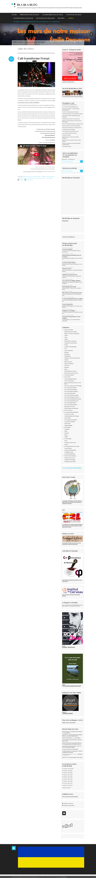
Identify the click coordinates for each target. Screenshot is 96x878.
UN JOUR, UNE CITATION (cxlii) (69, 739)
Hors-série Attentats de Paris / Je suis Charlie (72, 383)
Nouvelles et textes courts (70, 442)
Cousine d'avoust (66, 754)
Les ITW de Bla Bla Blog (73, 14)
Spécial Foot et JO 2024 (69, 406)
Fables (65, 431)
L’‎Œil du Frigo (67, 423)
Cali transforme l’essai (33, 58)
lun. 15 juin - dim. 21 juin (67, 774)
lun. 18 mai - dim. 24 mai (67, 781)
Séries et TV (67, 365)
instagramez (39, 171)
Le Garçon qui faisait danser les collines (72, 298)
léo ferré (48, 176)
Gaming (66, 339)
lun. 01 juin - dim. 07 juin (67, 777)
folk (36, 178)
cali (45, 176)
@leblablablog (65, 220)
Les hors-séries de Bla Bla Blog (52, 14)
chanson (39, 178)
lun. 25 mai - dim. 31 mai (67, 779)
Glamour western (66, 268)
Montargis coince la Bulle (69, 461)
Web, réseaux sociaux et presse (71, 373)
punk (29, 178)
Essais (65, 440)
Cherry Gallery (67, 417)
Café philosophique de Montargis (71, 416)
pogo (33, 178)
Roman (65, 434)
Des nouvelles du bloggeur (45, 18)
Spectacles (29, 176)
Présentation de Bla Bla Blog (29, 14)
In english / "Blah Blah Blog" (70, 346)
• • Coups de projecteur (69, 374)
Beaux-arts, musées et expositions (71, 333)
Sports (65, 369)
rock (27, 178)
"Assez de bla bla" (68, 448)
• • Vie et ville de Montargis (70, 455)
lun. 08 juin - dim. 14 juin (67, 776)
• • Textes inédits (67, 438)
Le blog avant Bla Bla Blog (70, 450)
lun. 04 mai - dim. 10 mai (67, 785)
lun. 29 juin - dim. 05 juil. (67, 770)
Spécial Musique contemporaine (71, 408)
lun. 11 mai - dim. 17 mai (67, 783)
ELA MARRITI (78, 737)
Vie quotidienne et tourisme (70, 371)
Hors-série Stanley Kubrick (70, 402)
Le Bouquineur (67, 732)
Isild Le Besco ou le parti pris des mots (72, 292)
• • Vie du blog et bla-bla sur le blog (71, 446)
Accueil (14, 14)
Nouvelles (66, 433)
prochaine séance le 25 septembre (69, 751)
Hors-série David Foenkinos (70, 387)
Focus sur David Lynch (69, 380)
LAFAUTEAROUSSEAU (73, 736)
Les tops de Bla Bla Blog (69, 453)
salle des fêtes (22, 178)
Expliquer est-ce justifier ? (69, 310)
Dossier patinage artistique (70, 378)
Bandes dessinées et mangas (70, 331)
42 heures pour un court (69, 457)
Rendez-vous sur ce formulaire (68, 722)
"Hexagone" (67, 429)
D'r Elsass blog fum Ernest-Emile (75, 757)
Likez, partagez (27, 171)
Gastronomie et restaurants (70, 341)
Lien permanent (29, 179)
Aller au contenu (4, 1)
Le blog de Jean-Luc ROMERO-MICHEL (72, 744)
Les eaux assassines (67, 249)
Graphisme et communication (70, 343)
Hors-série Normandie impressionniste (72, 398)
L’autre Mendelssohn (67, 304)
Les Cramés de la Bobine (69, 421)
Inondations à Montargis (69, 459)
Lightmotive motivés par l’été (69, 274)
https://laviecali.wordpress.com (48, 137)
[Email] (64, 813)
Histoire (66, 344)
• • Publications (67, 427)
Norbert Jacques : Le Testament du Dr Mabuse (72, 731)
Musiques (25, 176)
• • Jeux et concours (68, 410)
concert (43, 178)
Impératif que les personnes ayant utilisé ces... (72, 742)
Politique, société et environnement (72, 358)
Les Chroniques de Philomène (70, 419)
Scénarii (66, 444)
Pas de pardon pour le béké (69, 286)
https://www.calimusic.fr (50, 135)
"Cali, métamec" (52, 139)
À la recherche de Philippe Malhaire (71, 280)
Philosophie (67, 354)
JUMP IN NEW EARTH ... (67, 737)
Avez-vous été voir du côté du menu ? (70, 796)
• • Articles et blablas (36, 176)
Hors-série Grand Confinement (71, 391)
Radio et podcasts (68, 361)
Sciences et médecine (69, 363)
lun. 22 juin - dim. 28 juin (67, 772)
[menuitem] (15, 14)
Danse (65, 337)
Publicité (66, 359)
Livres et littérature (68, 350)
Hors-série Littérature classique (71, 395)
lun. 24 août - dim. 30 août (67, 768)
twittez (33, 171)
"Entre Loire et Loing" (69, 414)
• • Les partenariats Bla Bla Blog (71, 412)
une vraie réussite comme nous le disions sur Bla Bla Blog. (28, 102)
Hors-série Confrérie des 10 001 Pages (73, 385)
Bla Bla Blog (27, 4)
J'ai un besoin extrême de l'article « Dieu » (71, 746)
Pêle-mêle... (61, 18)
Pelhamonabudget (68, 425)
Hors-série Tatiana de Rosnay (70, 404)
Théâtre (66, 436)
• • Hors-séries (67, 376)
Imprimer (21, 179)
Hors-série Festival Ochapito (70, 389)
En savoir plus (64, 876)
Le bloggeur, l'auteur (68, 452)
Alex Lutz (64, 757)
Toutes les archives (66, 787)
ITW (65, 348)
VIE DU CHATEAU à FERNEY (68, 747)
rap (31, 178)
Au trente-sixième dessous (69, 262)
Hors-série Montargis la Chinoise (71, 397)
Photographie (67, 356)
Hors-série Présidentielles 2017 (71, 400)
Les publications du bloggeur (23, 18)
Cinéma (66, 335)
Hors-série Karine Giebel (69, 393)
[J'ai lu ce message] (94, 876)
